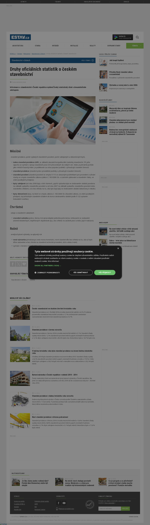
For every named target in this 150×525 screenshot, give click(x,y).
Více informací (53, 261)
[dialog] (75, 262)
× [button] (118, 248)
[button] (75, 265)
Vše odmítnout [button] (80, 272)
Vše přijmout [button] (105, 272)
